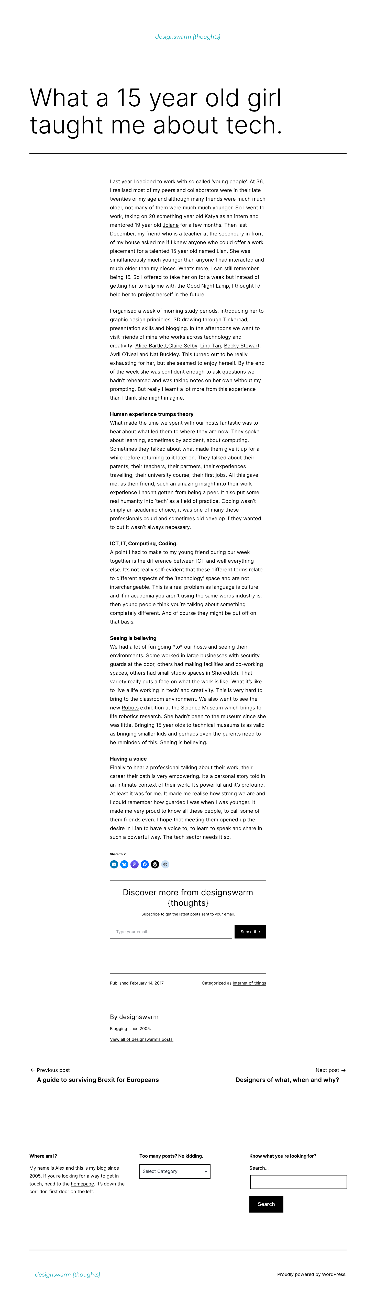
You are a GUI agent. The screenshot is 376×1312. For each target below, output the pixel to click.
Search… (259, 1168)
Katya (211, 216)
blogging (176, 328)
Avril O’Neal (124, 354)
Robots (130, 708)
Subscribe (250, 931)
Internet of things (249, 983)
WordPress (333, 1274)
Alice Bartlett (151, 346)
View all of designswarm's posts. (141, 1039)
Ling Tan (210, 346)
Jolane (171, 225)
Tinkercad (235, 319)
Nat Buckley (164, 354)
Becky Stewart (241, 346)
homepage (82, 1183)
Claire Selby (182, 346)
